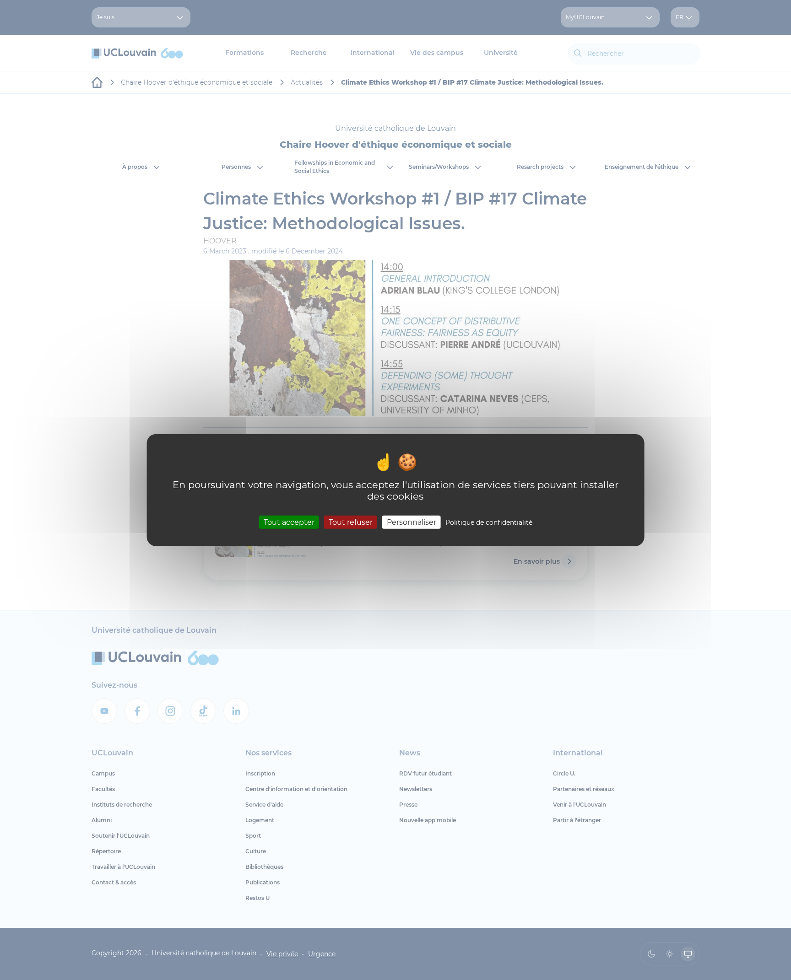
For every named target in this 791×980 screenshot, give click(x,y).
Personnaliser (411, 521)
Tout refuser (351, 521)
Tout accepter (289, 521)
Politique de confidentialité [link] (488, 522)
